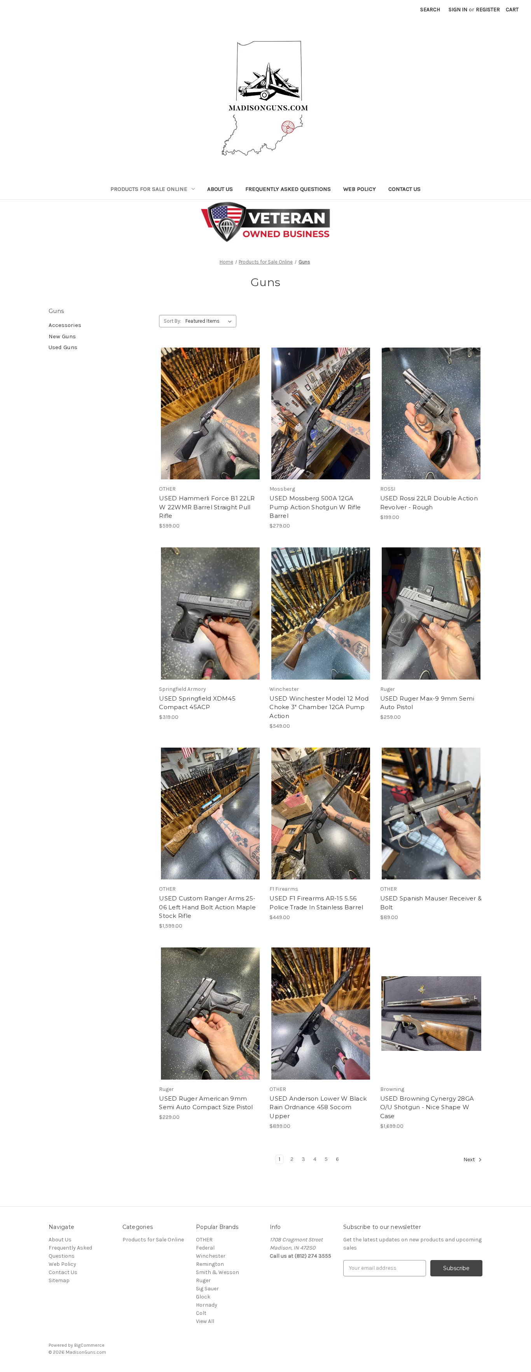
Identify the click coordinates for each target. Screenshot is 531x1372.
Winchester (210, 1256)
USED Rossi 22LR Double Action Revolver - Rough (429, 503)
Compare (207, 414)
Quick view (209, 400)
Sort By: (172, 321)
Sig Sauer (207, 1288)
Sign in (458, 9)
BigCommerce (89, 1345)
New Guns (62, 336)
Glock (203, 1296)
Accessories (65, 325)
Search (430, 9)
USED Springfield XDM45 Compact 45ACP (197, 703)
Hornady (206, 1305)
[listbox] (210, 321)
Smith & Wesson (217, 1272)
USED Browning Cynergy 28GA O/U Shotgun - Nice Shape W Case (427, 1107)
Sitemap (59, 1280)
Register (488, 9)
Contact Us (404, 188)
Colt (201, 1313)
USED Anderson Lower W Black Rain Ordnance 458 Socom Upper (318, 1107)
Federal (205, 1247)
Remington (210, 1264)
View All (205, 1321)
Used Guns (63, 347)
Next (469, 1159)
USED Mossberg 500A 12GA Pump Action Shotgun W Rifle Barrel (315, 507)
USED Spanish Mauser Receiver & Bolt (431, 903)
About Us (220, 188)
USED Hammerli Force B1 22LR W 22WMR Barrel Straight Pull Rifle (207, 507)
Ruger (203, 1280)
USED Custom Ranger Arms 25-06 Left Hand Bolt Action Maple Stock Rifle (207, 907)
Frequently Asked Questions (288, 188)
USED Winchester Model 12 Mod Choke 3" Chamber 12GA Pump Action (319, 707)
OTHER (204, 1239)
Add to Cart (210, 427)
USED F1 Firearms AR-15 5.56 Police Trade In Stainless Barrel (316, 903)
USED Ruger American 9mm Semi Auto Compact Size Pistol (206, 1103)
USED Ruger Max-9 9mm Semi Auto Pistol (427, 703)
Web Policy (359, 188)
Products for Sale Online (148, 188)
